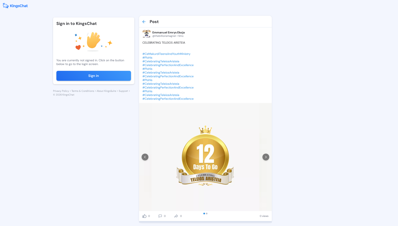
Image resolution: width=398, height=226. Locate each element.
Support (123, 91)
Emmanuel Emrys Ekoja (168, 32)
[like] (144, 216)
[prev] (145, 157)
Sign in (93, 76)
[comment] (160, 216)
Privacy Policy (61, 91)
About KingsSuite (106, 91)
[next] (265, 157)
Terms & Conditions (83, 91)
